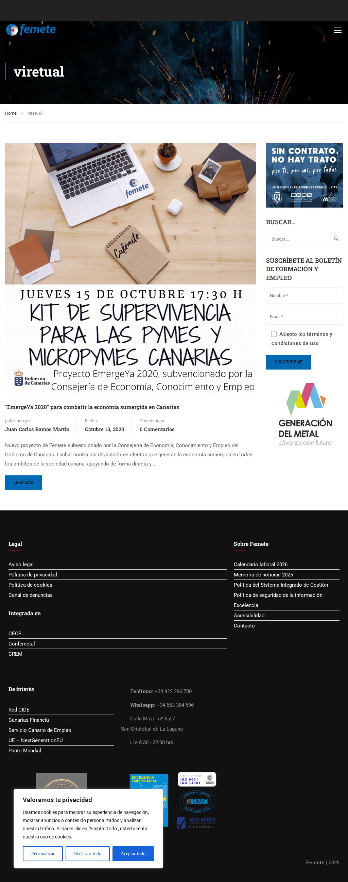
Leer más (25, 480)
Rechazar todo (87, 853)
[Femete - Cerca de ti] (31, 30)
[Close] (156, 794)
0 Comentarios (157, 429)
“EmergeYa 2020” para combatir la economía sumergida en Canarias (92, 406)
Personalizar (43, 853)
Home (11, 113)
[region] (88, 828)
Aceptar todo (133, 853)
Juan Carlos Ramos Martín (37, 429)
